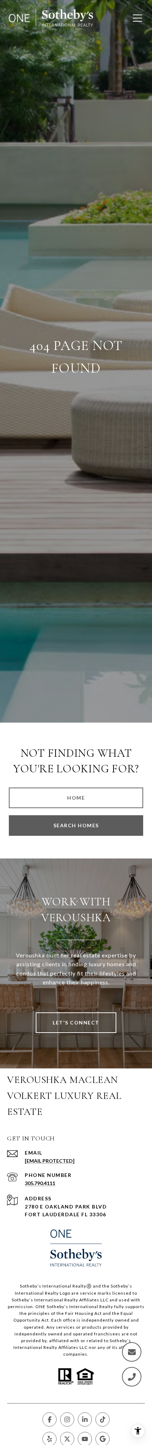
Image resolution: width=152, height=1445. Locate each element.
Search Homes (76, 825)
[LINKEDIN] (85, 1419)
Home (76, 798)
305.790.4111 (40, 1183)
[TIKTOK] (102, 1419)
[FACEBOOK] (49, 1419)
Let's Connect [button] (76, 1022)
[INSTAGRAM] (67, 1419)
